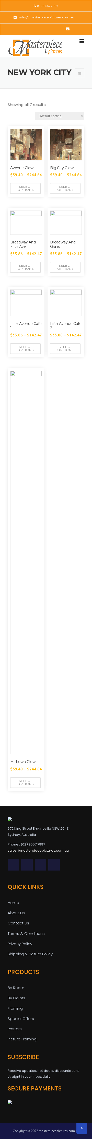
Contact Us (18, 923)
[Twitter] (24, 28)
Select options (25, 188)
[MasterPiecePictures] (35, 47)
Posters (15, 1028)
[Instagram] (60, 28)
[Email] (68, 28)
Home (13, 902)
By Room (16, 987)
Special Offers (21, 1018)
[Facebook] (31, 28)
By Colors (16, 998)
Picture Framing (22, 1039)
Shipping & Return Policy (30, 954)
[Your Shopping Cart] (79, 73)
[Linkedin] (38, 28)
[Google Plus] (52, 28)
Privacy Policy (20, 943)
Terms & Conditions (26, 933)
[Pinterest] (45, 28)
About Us (16, 912)
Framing (15, 1008)
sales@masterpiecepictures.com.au (46, 17)
